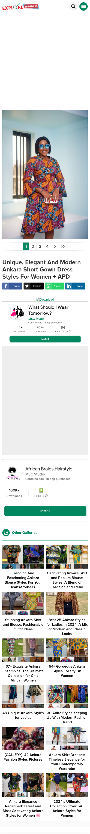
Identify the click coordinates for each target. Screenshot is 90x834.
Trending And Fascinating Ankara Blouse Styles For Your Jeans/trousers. (23, 580)
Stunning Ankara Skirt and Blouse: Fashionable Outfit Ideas (23, 625)
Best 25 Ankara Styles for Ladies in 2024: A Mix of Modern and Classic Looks (67, 627)
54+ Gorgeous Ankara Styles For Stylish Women (67, 671)
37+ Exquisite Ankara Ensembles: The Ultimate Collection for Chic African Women (23, 673)
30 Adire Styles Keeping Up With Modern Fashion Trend (67, 718)
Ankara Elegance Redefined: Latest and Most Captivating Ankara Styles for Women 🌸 (23, 808)
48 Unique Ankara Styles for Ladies (23, 715)
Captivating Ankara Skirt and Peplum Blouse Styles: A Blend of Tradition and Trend (67, 580)
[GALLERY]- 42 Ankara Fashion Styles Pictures (23, 757)
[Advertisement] (45, 61)
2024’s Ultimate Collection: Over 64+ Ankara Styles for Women (67, 808)
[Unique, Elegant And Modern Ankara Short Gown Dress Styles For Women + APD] (45, 237)
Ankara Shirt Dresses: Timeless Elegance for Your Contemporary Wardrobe (67, 762)
